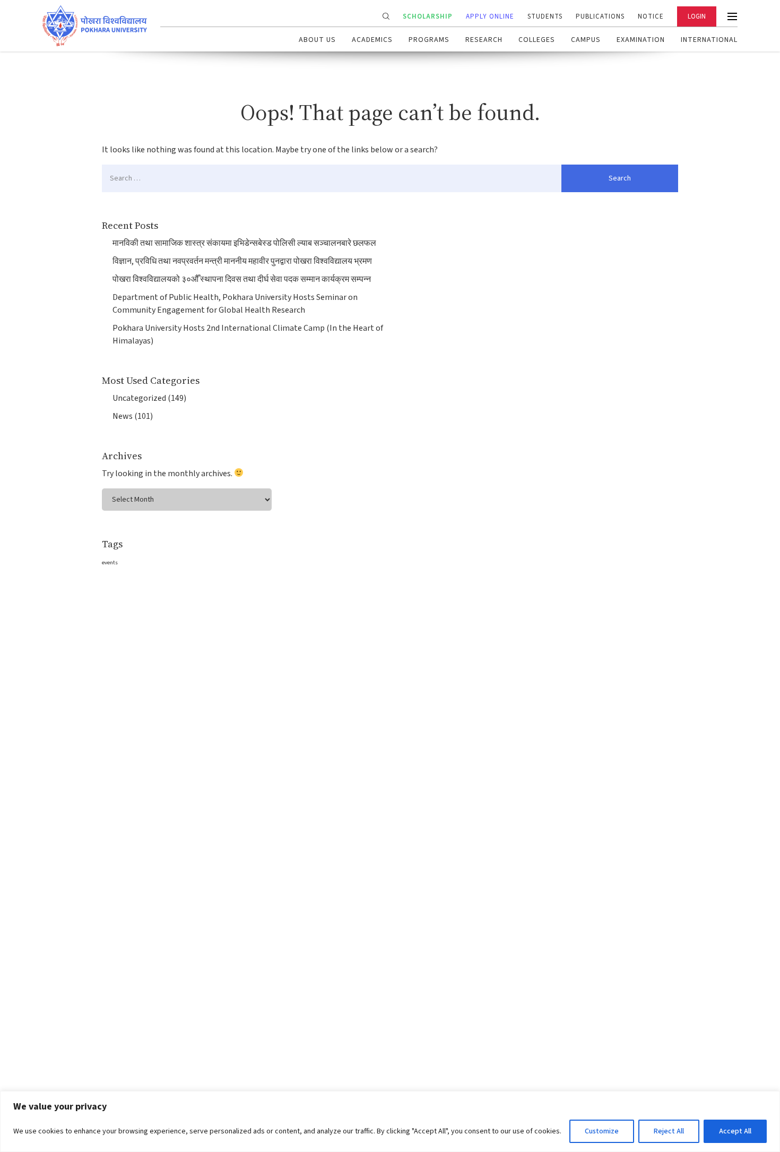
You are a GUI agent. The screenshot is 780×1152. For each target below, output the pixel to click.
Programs (429, 40)
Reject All (669, 1131)
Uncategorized (139, 398)
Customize (602, 1131)
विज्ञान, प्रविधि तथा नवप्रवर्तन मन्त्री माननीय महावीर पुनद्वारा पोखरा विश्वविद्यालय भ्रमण (242, 261)
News (122, 416)
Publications (600, 16)
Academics (372, 40)
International (709, 40)
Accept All (735, 1131)
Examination (641, 40)
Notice (651, 16)
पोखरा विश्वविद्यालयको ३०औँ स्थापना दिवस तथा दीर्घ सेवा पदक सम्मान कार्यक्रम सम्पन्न (241, 279)
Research (483, 40)
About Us (317, 40)
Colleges (536, 40)
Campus (586, 40)
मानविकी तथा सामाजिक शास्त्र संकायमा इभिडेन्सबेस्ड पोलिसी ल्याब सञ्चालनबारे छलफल (244, 243)
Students (544, 16)
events (110, 562)
